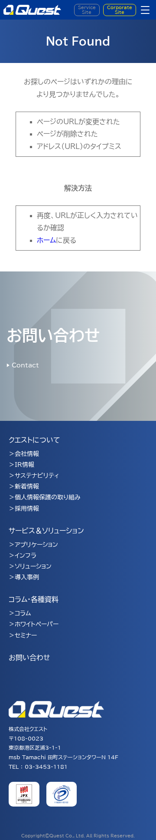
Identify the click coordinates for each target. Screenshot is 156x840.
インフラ (25, 555)
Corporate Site (119, 9)
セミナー (26, 635)
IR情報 (24, 465)
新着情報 (27, 486)
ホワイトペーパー (36, 624)
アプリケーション (36, 545)
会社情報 (27, 454)
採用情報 (27, 509)
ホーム (46, 240)
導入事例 (27, 577)
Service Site (87, 9)
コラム (23, 613)
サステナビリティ (37, 476)
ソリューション (33, 566)
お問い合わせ (29, 657)
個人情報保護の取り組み (48, 497)
